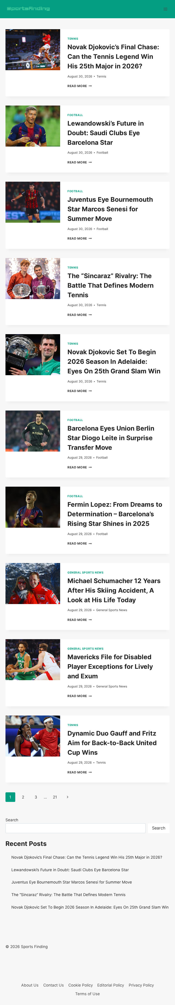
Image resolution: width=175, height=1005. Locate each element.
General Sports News (85, 572)
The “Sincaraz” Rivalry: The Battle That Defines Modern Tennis (110, 285)
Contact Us (53, 985)
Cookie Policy (80, 985)
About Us (30, 985)
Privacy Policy (141, 985)
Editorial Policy (110, 985)
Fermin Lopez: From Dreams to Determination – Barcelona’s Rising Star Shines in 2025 (114, 514)
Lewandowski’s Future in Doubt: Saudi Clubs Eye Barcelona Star (105, 132)
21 (55, 797)
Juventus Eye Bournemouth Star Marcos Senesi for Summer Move (110, 209)
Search (11, 820)
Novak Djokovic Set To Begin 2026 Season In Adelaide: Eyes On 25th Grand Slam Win (113, 361)
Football (75, 115)
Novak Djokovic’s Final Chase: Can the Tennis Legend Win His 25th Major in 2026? (113, 56)
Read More (79, 86)
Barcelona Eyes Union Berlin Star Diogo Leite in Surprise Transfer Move (110, 437)
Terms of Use (87, 994)
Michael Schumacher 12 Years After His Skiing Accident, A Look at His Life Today (114, 590)
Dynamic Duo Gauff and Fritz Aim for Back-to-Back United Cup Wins (112, 742)
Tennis (72, 38)
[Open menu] (165, 9)
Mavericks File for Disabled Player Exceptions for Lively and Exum (110, 666)
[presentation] (32, 49)
